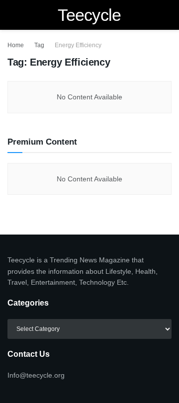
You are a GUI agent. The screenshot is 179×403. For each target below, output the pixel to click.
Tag (39, 45)
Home (15, 45)
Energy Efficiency (78, 45)
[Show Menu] (11, 15)
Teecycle (89, 14)
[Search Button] (167, 15)
